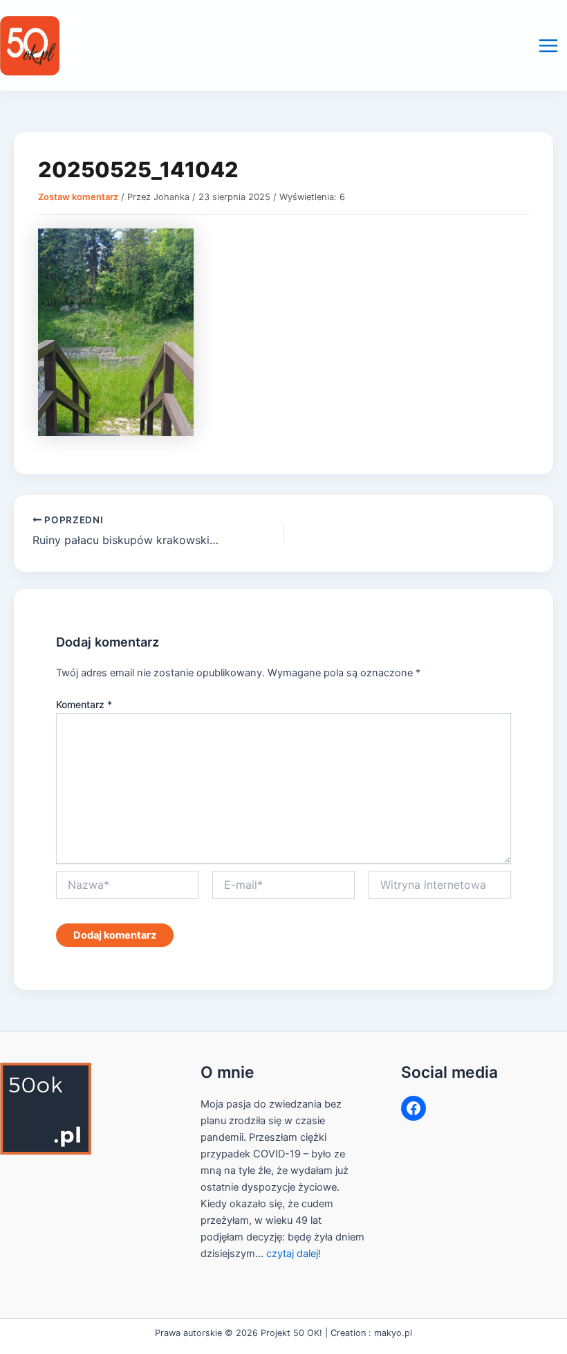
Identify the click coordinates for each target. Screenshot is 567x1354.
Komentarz (84, 704)
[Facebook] (413, 1108)
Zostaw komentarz (78, 197)
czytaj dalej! (293, 1253)
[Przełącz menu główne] (548, 45)
